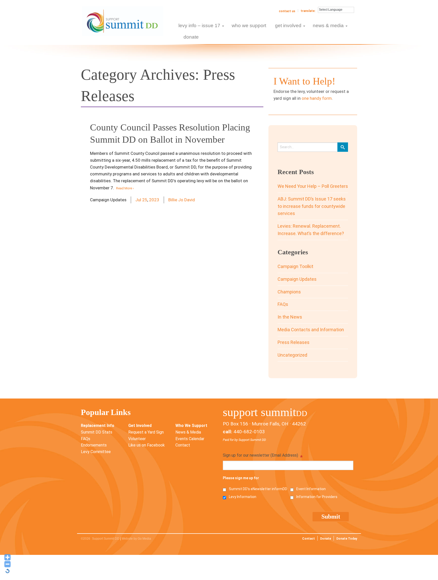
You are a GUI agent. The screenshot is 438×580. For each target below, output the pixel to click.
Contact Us (287, 11)
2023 (154, 199)
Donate (325, 538)
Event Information (311, 489)
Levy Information (242, 497)
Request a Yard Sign (146, 432)
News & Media (188, 432)
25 (144, 199)
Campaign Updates (297, 279)
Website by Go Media (136, 538)
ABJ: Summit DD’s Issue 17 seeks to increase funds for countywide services (312, 206)
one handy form (317, 98)
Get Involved (140, 425)
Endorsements (94, 445)
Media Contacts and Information (311, 329)
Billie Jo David (181, 199)
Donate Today (346, 538)
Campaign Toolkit (295, 266)
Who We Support (191, 425)
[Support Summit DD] (122, 20)
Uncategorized (292, 355)
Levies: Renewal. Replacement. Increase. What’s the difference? (311, 229)
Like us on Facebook (146, 445)
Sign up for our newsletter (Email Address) (263, 456)
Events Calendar (189, 438)
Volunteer (137, 438)
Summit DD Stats (96, 432)
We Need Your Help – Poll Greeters (313, 186)
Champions (289, 291)
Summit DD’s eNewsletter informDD (258, 489)
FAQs (283, 304)
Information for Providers (316, 497)
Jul (138, 199)
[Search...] (342, 147)
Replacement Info (97, 425)
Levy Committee (96, 451)
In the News (290, 317)
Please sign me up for (241, 478)
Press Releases (293, 342)
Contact (182, 445)
